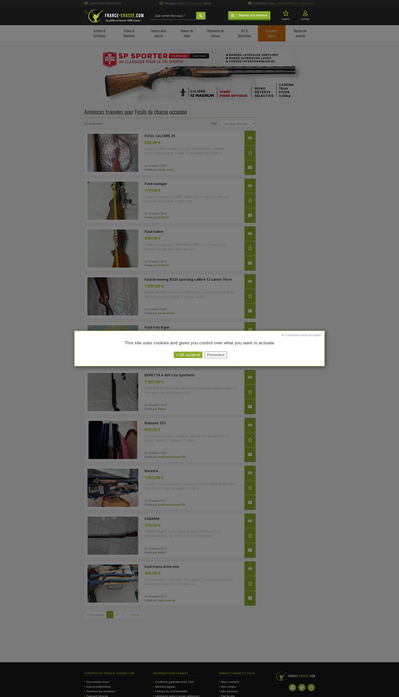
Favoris (285, 19)
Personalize (216, 355)
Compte (305, 19)
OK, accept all (189, 355)
